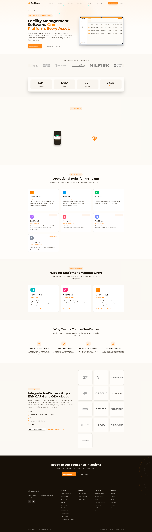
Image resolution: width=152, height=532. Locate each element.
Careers (113, 496)
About (113, 493)
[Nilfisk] (117, 409)
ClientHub (64, 508)
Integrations (64, 516)
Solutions (59, 3)
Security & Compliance (67, 519)
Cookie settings (120, 529)
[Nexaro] (117, 425)
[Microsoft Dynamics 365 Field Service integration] (101, 377)
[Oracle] (101, 393)
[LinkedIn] (29, 501)
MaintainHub (64, 496)
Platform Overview (66, 493)
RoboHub (64, 499)
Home (29, 11)
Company (79, 3)
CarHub (63, 502)
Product (50, 3)
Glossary (97, 499)
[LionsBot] (85, 425)
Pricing (89, 3)
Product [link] (36, 11)
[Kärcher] (101, 409)
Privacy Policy (104, 529)
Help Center (98, 505)
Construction (81, 499)
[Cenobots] (85, 440)
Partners (113, 502)
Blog (96, 510)
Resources (69, 3)
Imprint (113, 508)
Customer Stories (99, 493)
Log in (121, 3)
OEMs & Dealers (82, 496)
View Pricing (84, 474)
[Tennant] (85, 409)
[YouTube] (33, 501)
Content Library (99, 496)
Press (112, 499)
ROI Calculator (99, 508)
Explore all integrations (35, 429)
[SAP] (85, 377)
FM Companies (82, 493)
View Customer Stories (53, 46)
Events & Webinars (100, 502)
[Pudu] (101, 425)
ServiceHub (64, 505)
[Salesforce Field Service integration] (85, 393)
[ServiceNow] (117, 377)
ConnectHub (64, 510)
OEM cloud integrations (55, 429)
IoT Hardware (65, 513)
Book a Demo (113, 3)
